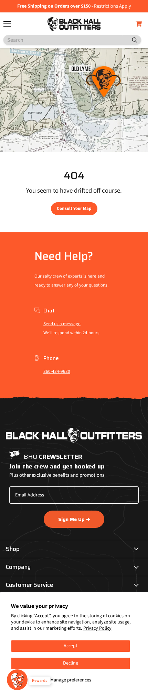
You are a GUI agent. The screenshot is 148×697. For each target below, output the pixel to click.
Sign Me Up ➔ (74, 519)
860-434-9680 (56, 371)
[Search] (132, 40)
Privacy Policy (97, 628)
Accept (70, 645)
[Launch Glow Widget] (17, 679)
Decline (70, 663)
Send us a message (62, 324)
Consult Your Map (74, 208)
